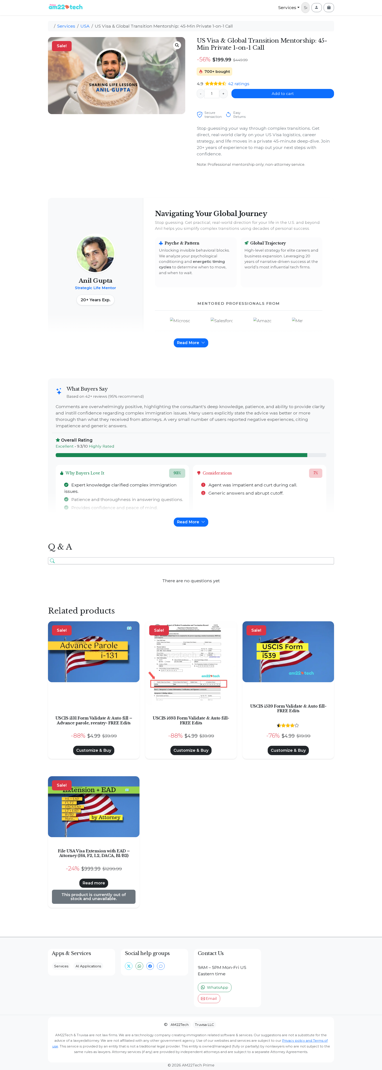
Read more (93, 883)
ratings (238, 83)
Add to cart (283, 93)
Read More (188, 342)
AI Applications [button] (88, 966)
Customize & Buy (93, 750)
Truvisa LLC (204, 1025)
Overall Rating (76, 440)
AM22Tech (180, 1025)
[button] (177, 45)
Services (287, 7)
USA (85, 26)
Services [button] (61, 966)
